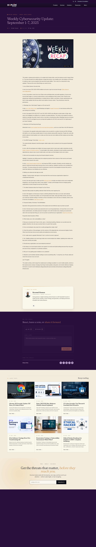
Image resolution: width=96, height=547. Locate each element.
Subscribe (60, 482)
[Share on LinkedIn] (66, 363)
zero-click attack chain (31, 108)
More (85, 5)
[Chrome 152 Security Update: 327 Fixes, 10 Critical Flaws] (20, 390)
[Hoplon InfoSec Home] (11, 5)
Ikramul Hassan (39, 292)
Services (62, 5)
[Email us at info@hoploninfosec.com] (75, 1)
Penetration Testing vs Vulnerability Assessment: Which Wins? (47, 438)
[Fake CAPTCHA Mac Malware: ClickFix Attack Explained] (48, 390)
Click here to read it (38, 199)
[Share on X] (63, 363)
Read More (11, 413)
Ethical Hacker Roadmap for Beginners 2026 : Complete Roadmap (72, 439)
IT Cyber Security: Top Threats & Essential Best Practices (74, 404)
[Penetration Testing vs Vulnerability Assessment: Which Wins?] (48, 424)
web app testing (47, 180)
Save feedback (66, 348)
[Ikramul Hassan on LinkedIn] (34, 306)
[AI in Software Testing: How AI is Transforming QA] (20, 424)
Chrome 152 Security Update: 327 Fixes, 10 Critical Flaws (19, 404)
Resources (77, 5)
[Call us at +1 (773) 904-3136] (73, 1)
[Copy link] (69, 363)
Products (55, 5)
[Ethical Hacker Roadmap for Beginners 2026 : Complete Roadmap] (75, 424)
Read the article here (67, 212)
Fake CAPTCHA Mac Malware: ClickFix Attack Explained (46, 404)
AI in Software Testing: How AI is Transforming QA (19, 438)
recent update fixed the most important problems (42, 127)
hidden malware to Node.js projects (31, 150)
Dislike (39, 329)
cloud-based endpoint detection (34, 163)
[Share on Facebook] (61, 363)
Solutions (69, 5)
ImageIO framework (54, 108)
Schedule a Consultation (83, 1)
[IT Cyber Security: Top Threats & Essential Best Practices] (75, 390)
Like (29, 329)
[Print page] (72, 363)
